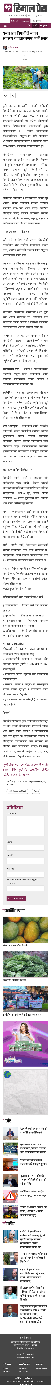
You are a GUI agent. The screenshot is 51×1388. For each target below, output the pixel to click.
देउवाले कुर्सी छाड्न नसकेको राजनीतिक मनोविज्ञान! (33, 1131)
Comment (12, 813)
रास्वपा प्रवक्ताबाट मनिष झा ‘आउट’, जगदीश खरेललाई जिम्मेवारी (33, 1258)
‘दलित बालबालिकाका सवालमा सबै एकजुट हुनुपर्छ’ (33, 1162)
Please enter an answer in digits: (22, 879)
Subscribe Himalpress (20, 20)
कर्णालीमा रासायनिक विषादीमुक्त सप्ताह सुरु (22, 1015)
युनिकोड (38, 21)
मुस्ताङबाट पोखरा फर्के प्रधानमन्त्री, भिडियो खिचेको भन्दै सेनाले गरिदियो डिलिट (33, 1148)
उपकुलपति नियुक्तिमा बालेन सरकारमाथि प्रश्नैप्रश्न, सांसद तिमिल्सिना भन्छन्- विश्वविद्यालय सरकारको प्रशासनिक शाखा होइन (33, 1314)
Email (10, 855)
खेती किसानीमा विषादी (18, 791)
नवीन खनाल (13, 48)
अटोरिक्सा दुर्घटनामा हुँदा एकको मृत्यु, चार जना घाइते (33, 1193)
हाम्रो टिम (18, 1378)
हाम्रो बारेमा (28, 1378)
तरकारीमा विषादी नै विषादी (14, 980)
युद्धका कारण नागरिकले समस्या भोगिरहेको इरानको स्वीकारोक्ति (33, 1180)
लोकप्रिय (9, 1224)
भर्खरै (35, 26)
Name (10, 842)
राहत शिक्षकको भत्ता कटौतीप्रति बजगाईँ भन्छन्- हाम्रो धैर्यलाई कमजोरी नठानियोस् (32, 1275)
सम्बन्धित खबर (14, 910)
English (43, 26)
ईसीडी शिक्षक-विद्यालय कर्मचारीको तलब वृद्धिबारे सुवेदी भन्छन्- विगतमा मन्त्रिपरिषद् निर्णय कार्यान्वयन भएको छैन (32, 1239)
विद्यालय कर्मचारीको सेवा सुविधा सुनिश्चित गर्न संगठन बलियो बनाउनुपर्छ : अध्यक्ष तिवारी (33, 1294)
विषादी (36, 791)
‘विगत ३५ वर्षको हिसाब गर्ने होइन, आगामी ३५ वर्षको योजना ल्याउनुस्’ (33, 1211)
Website (10, 869)
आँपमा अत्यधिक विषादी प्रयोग (15, 945)
